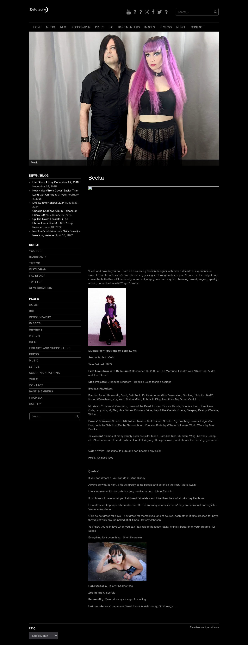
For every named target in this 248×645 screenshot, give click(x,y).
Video (33, 379)
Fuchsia (35, 397)
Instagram (38, 269)
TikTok (34, 263)
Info (62, 27)
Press (99, 27)
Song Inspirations (44, 372)
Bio (111, 27)
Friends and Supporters (50, 348)
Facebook (37, 275)
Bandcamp (37, 257)
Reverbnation (40, 288)
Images (149, 27)
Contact (197, 27)
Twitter (36, 281)
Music (50, 27)
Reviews (165, 27)
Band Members (129, 27)
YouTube (36, 250)
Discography (80, 27)
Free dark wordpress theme (204, 627)
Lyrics (34, 366)
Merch (181, 27)
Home (37, 27)
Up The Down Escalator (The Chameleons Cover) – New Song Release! (52, 223)
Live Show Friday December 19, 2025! (55, 182)
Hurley (35, 403)
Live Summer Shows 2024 (48, 202)
